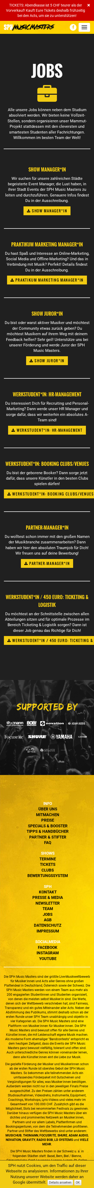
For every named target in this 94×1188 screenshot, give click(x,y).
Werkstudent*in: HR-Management (48, 430)
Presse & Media (47, 897)
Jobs (47, 914)
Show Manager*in (49, 210)
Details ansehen (60, 1182)
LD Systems (63, 1140)
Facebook (47, 947)
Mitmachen (47, 814)
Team (48, 908)
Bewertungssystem (47, 875)
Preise (47, 820)
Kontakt (48, 892)
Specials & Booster (48, 826)
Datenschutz (47, 925)
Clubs (48, 870)
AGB (48, 920)
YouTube (47, 958)
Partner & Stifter (47, 837)
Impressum (48, 931)
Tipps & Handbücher (48, 831)
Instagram (48, 953)
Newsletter (48, 903)
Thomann (30, 1135)
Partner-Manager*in (49, 563)
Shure (62, 1135)
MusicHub (13, 1135)
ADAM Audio (78, 1135)
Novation (13, 1140)
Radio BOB (45, 1140)
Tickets (47, 864)
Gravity (28, 1140)
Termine (47, 859)
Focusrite (47, 1135)
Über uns (47, 809)
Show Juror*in (49, 360)
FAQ (47, 842)
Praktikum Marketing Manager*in (49, 280)
